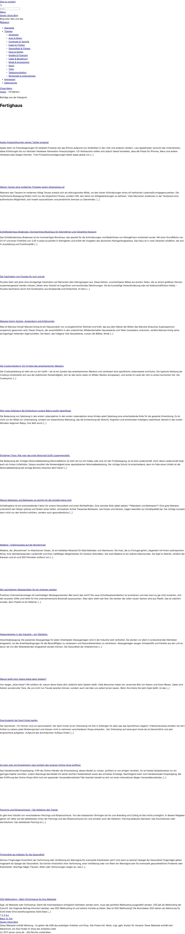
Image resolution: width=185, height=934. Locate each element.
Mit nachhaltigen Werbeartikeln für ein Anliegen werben (28, 589)
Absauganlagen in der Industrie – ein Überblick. (24, 634)
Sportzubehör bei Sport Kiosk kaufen (19, 720)
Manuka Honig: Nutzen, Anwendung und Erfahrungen (27, 321)
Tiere (11, 69)
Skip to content (8, 1)
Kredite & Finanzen (18, 55)
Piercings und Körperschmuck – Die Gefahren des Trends (29, 810)
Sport (11, 65)
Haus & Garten (16, 52)
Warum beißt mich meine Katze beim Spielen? (23, 679)
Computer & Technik (19, 41)
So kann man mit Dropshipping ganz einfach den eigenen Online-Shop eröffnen (40, 765)
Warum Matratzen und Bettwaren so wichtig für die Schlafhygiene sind (35, 500)
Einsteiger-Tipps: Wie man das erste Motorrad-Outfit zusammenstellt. (35, 455)
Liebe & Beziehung (18, 58)
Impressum (9, 79)
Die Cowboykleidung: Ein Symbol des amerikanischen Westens (32, 366)
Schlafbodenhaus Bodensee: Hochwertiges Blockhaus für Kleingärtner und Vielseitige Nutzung (48, 231)
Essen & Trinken (17, 45)
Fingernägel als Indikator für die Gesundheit (22, 854)
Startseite (9, 28)
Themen (8, 31)
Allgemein (14, 34)
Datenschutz (10, 83)
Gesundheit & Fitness (19, 48)
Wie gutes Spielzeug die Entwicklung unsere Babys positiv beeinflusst (35, 410)
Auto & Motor (15, 38)
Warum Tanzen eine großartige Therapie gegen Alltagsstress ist (32, 187)
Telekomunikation (17, 72)
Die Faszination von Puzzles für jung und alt (22, 276)
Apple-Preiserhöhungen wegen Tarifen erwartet (24, 142)
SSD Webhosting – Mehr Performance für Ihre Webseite (28, 899)
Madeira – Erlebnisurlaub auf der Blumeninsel (23, 545)
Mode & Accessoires (19, 62)
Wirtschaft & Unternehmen (22, 76)
